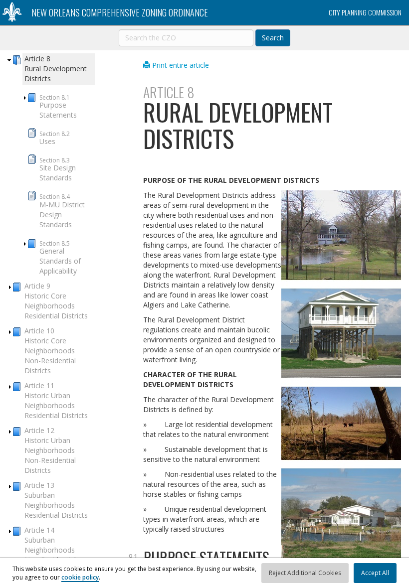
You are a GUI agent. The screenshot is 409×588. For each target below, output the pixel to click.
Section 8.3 (57, 169)
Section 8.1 (58, 106)
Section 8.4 (62, 210)
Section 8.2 (54, 138)
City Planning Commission (365, 12)
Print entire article (179, 65)
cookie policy (80, 577)
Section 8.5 (60, 257)
